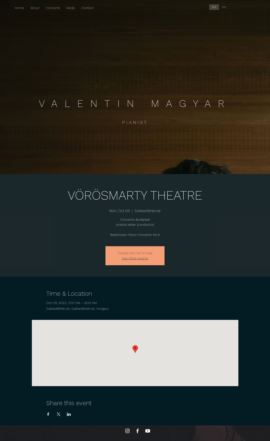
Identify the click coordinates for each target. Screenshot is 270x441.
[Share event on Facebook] (48, 414)
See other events (135, 258)
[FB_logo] (137, 431)
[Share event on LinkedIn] (69, 414)
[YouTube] (148, 431)
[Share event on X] (59, 414)
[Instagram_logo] (127, 431)
